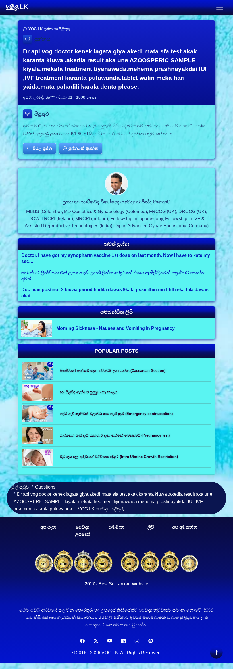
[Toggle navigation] (219, 7)
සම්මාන (116, 527)
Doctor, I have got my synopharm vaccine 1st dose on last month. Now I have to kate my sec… (115, 258)
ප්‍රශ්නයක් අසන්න (83, 148)
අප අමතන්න (184, 527)
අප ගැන (48, 527)
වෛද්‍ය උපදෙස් (82, 531)
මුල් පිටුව (20, 487)
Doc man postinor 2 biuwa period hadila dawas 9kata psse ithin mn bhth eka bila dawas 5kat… (115, 292)
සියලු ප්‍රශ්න (42, 148)
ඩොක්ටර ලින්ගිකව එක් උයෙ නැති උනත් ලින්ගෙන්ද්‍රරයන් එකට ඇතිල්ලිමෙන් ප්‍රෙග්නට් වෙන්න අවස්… (113, 275)
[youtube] (109, 641)
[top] (216, 652)
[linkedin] (123, 641)
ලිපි (150, 527)
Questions (45, 487)
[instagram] (137, 641)
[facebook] (82, 641)
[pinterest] (150, 641)
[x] (96, 641)
